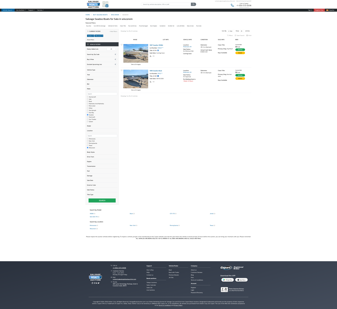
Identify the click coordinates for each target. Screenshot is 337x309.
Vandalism (162, 26)
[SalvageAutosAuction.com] (104, 3)
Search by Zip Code (93, 54)
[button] (21, 10)
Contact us (150, 275)
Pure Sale (198, 26)
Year (231, 31)
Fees (192, 277)
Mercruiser (92, 106)
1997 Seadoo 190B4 (156, 45)
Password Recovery (197, 292)
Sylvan (91, 121)
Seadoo (91, 115)
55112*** (160, 73)
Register (193, 287)
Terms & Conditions (197, 280)
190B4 (92, 213)
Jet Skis (171, 277)
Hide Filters (113, 31)
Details (240, 53)
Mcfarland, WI (187, 47)
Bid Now (240, 50)
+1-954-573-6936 (244, 5)
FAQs (148, 272)
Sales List (149, 287)
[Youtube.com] (99, 283)
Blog (192, 275)
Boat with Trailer (174, 272)
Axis (90, 99)
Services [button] (40, 10)
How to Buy (150, 270)
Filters (231, 35)
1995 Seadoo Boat (156, 71)
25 (241, 31)
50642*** (160, 48)
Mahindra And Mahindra (96, 104)
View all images (136, 64)
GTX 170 (172, 213)
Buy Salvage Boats (100, 15)
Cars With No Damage (99, 26)
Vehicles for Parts (112, 26)
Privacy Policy (178, 305)
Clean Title (123, 26)
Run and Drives (132, 26)
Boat (90, 101)
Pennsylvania (93, 143)
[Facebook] (92, 283)
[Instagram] (94, 283)
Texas (90, 145)
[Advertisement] (168, 250)
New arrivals (190, 26)
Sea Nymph (92, 110)
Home (88, 15)
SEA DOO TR (94, 217)
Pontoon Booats (174, 275)
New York (92, 141)
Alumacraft (92, 97)
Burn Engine (153, 26)
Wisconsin (92, 148)
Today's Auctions (152, 282)
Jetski (212, 213)
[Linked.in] (96, 283)
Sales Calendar (151, 285)
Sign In (310, 10)
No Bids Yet (171, 26)
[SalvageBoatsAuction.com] (107, 6)
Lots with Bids (180, 26)
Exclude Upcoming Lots (94, 64)
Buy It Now (90, 59)
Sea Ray (91, 113)
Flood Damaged (143, 26)
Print (249, 35)
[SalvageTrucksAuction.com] (107, 3)
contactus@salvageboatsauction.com (225, 1)
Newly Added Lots (92, 49)
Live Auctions (151, 290)
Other (90, 108)
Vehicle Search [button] (7, 10)
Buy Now (88, 26)
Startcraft (92, 117)
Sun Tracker (92, 119)
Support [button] (31, 10)
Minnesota (92, 139)
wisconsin (115, 15)
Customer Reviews (196, 272)
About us (193, 270)
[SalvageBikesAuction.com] (104, 6)
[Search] (193, 4)
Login (192, 290)
